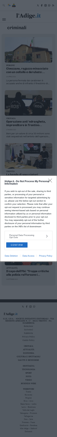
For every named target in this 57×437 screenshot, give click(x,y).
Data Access (28, 256)
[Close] (51, 181)
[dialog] (28, 219)
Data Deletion (11, 256)
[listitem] (28, 236)
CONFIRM (17, 245)
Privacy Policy (45, 256)
